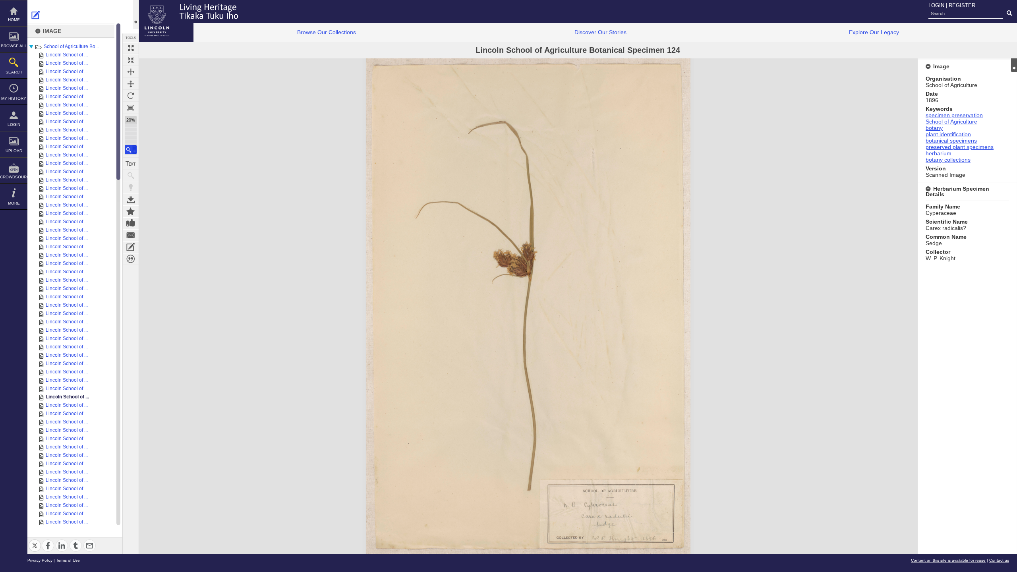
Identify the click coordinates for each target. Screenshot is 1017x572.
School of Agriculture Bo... (71, 46)
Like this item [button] (131, 223)
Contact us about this (131, 235)
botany (934, 128)
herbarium (938, 153)
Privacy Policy (39, 560)
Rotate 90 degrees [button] (131, 96)
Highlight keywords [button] (131, 187)
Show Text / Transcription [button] (131, 164)
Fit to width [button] (131, 72)
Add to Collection (131, 211)
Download (131, 199)
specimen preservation (954, 115)
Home (14, 19)
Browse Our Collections (326, 32)
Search (14, 72)
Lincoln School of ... (67, 55)
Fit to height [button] (131, 84)
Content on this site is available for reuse (948, 560)
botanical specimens (951, 140)
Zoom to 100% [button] (131, 108)
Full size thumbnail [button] (131, 48)
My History (13, 98)
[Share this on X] (35, 541)
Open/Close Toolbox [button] (136, 14)
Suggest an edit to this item (35, 15)
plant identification (948, 134)
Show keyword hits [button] (131, 176)
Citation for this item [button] (131, 259)
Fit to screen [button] (131, 60)
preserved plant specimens (960, 147)
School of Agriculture (951, 121)
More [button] (14, 203)
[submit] (1009, 13)
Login (14, 124)
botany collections (948, 160)
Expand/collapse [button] (1014, 65)
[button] (131, 149)
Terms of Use (68, 560)
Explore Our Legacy (874, 32)
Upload (14, 151)
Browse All (14, 46)
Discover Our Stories (600, 32)
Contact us (999, 560)
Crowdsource (13, 177)
